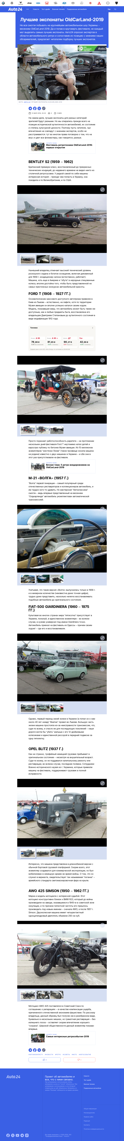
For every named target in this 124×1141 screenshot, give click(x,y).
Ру (115, 9)
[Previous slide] (21, 220)
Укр (109, 9)
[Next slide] (102, 220)
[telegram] (30, 108)
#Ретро (58, 1054)
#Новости (49, 1054)
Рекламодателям (89, 1113)
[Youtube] (17, 1135)
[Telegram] (22, 1135)
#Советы (66, 1054)
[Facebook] (8, 1135)
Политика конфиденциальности (94, 1129)
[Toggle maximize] (102, 189)
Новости (36, 9)
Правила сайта (88, 1117)
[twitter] (39, 108)
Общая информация (90, 1109)
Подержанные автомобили (77, 9)
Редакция (87, 1121)
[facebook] (35, 108)
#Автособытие (85, 1054)
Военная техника (58, 9)
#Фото (74, 1054)
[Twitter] (13, 1135)
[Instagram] (27, 1135)
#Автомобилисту (36, 1054)
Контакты (87, 1125)
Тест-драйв (46, 9)
